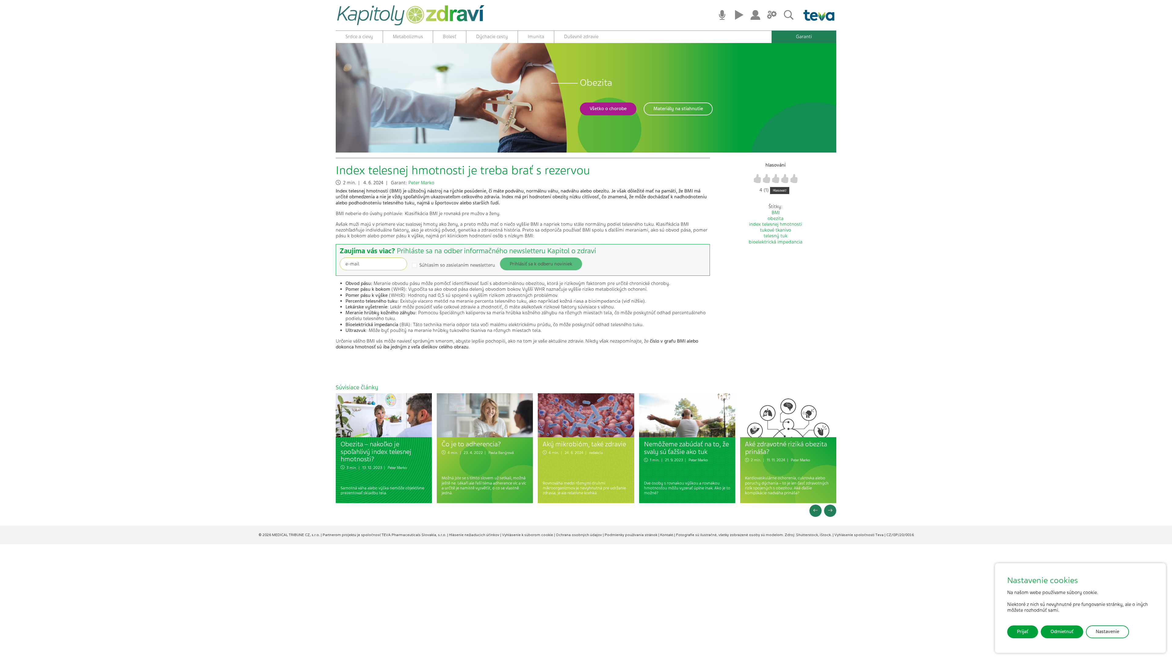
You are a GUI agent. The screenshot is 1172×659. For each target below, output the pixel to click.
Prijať (1022, 631)
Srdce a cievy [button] (359, 37)
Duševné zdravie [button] (581, 37)
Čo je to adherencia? (471, 444)
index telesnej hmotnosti (775, 224)
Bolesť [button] (449, 37)
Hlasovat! (780, 191)
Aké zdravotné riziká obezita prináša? (786, 448)
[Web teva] (816, 15)
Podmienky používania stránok (631, 535)
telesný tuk (775, 236)
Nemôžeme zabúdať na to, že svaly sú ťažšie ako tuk (686, 448)
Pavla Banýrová (501, 452)
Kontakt (667, 535)
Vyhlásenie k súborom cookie (528, 535)
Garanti (804, 37)
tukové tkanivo (775, 230)
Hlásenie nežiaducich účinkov (474, 535)
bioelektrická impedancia (775, 242)
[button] (608, 109)
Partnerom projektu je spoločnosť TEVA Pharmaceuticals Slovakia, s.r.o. (385, 535)
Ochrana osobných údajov (579, 535)
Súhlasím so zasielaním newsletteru (457, 265)
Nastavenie (1107, 631)
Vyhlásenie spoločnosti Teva (859, 535)
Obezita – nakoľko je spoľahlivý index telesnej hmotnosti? (376, 451)
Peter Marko (421, 183)
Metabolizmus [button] (408, 37)
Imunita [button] (536, 37)
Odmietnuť (1062, 631)
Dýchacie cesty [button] (492, 37)
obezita (775, 218)
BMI (776, 213)
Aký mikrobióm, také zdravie (584, 444)
